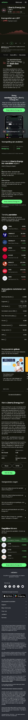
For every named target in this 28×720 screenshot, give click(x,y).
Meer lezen (6, 389)
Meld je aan (19, 2)
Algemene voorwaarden (21, 679)
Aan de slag (8, 473)
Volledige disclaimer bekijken (7, 681)
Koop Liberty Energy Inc (14, 110)
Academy (5, 206)
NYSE (17, 466)
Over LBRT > (13, 55)
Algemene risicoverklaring (7, 688)
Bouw (6, 466)
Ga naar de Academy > (14, 394)
